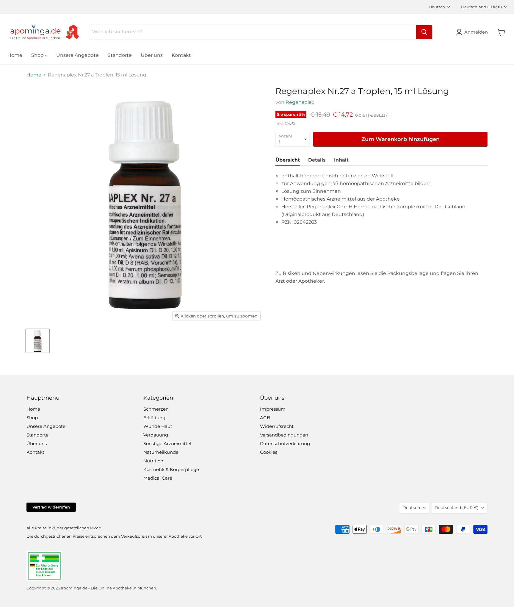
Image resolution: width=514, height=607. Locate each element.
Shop (38, 55)
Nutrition (153, 461)
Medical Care (157, 478)
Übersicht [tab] (287, 160)
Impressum (273, 409)
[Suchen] (424, 32)
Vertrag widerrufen (51, 507)
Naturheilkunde (160, 452)
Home (14, 55)
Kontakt (181, 55)
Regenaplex (300, 102)
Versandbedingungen (284, 435)
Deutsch (437, 6)
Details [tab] (317, 160)
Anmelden (476, 32)
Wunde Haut (157, 426)
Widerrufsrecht (277, 426)
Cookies (268, 452)
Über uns (152, 55)
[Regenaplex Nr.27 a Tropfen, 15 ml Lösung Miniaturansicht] (37, 341)
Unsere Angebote (77, 55)
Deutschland (481, 6)
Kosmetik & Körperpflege (171, 469)
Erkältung (154, 417)
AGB (265, 417)
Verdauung (155, 435)
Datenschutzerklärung (285, 443)
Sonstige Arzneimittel (167, 443)
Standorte (120, 55)
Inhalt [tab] (341, 160)
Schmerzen (156, 409)
